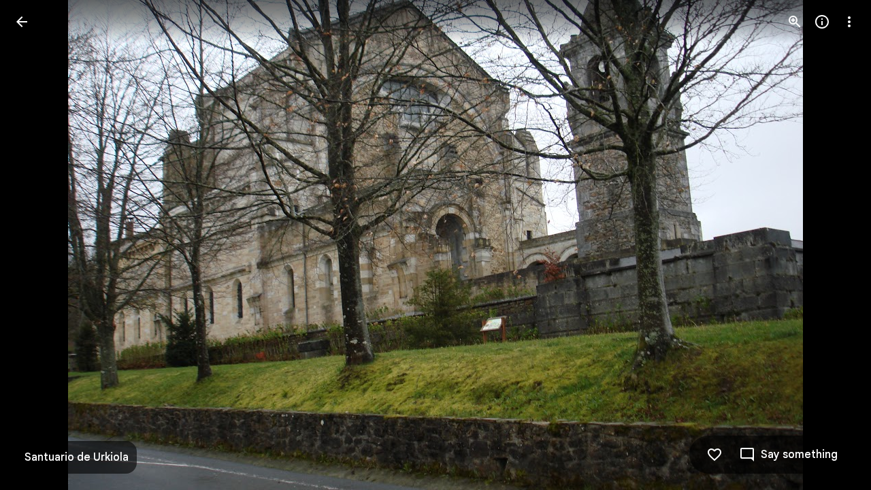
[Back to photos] (21, 21)
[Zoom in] (794, 21)
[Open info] (822, 21)
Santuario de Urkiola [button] (76, 457)
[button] (833, 245)
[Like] (714, 454)
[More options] (849, 21)
